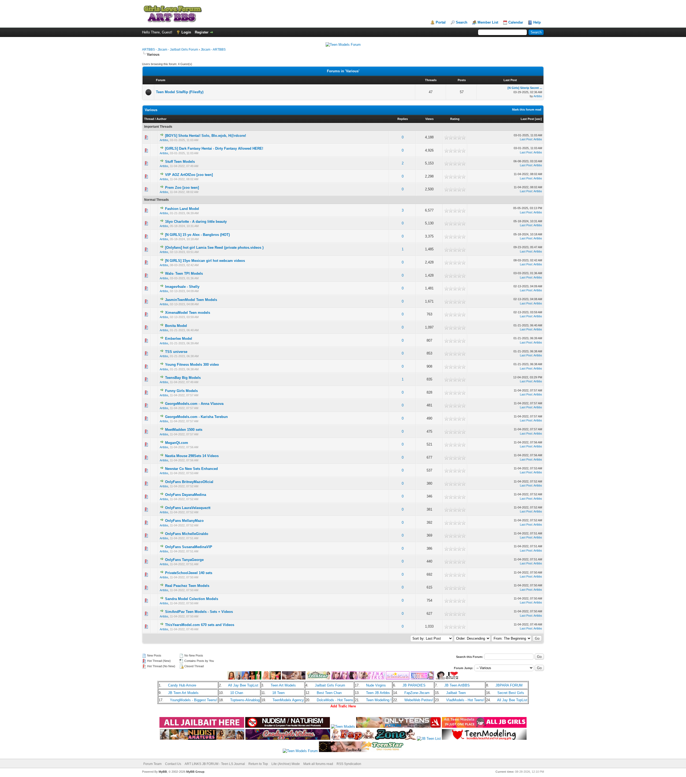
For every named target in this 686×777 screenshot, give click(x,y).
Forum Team (152, 764)
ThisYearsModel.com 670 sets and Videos (199, 625)
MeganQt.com (176, 443)
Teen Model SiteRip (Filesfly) (179, 92)
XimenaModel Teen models (187, 313)
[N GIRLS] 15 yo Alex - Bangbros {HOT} (197, 235)
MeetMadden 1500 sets (183, 430)
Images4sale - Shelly (182, 287)
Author (161, 118)
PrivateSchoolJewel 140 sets (188, 573)
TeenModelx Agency (288, 700)
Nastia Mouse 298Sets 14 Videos (192, 456)
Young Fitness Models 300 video (192, 365)
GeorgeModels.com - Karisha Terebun (196, 417)
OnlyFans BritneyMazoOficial (189, 482)
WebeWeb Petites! (418, 700)
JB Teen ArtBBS (457, 685)
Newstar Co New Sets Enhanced (191, 469)
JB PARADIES (414, 685)
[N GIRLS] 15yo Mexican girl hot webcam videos (205, 261)
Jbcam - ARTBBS (213, 49)
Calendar (515, 22)
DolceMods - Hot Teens (335, 700)
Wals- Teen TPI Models (184, 273)
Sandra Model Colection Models (191, 599)
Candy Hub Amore (182, 685)
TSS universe (176, 352)
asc (538, 118)
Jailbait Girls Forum (330, 685)
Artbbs (538, 96)
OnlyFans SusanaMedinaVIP (188, 547)
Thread (149, 118)
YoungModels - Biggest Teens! (193, 700)
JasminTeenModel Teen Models (191, 300)
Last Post (527, 118)
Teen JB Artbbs (378, 693)
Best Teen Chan (329, 693)
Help (537, 22)
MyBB (163, 771)
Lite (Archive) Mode (285, 764)
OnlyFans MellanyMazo (184, 521)
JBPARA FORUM (509, 685)
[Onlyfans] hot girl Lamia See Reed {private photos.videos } (214, 248)
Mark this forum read (526, 109)
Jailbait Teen (456, 693)
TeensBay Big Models (183, 378)
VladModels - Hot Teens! (465, 700)
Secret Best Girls (510, 693)
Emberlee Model (178, 339)
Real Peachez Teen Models (187, 586)
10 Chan (236, 693)
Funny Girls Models (181, 391)
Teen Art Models (283, 685)
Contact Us (173, 764)
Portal (441, 22)
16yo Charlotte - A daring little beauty (196, 222)
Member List (488, 22)
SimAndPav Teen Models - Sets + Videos (199, 612)
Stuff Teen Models (180, 162)
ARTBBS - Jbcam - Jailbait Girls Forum (170, 49)
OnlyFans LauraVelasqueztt (187, 508)
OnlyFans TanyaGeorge (184, 560)
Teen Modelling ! (379, 700)
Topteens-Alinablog (245, 700)
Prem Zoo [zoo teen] (182, 188)
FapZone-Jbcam (417, 693)
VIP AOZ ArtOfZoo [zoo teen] (189, 175)
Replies (402, 118)
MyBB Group (195, 771)
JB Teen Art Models (183, 693)
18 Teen (278, 693)
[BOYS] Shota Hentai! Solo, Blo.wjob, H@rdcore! (205, 136)
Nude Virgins (376, 685)
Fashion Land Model (182, 209)
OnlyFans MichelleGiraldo (186, 534)
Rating (455, 118)
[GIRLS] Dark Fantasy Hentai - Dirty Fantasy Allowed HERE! (214, 148)
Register (201, 32)
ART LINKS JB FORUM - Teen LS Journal (215, 764)
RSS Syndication (349, 764)
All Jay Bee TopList (243, 685)
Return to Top (258, 764)
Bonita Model (176, 326)
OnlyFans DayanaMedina (185, 495)
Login (186, 32)
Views (429, 118)
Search (461, 22)
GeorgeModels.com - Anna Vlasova (194, 404)
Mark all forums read (318, 764)
